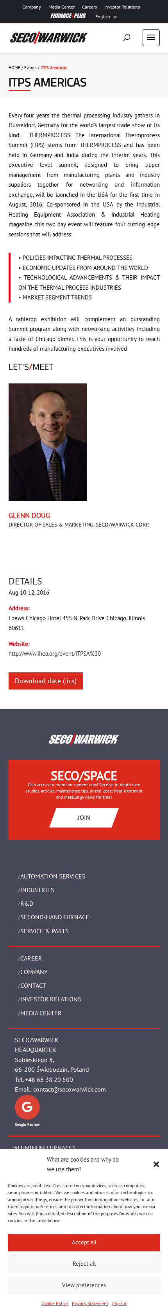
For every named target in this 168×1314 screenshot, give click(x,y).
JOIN (84, 817)
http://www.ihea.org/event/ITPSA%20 (55, 653)
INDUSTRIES (37, 890)
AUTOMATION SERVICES (53, 876)
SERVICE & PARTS (44, 931)
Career (31, 958)
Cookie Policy (54, 1303)
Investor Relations (122, 7)
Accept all (84, 1242)
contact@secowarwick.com (69, 1089)
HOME (14, 67)
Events (30, 67)
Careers (89, 7)
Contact (33, 985)
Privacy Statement (90, 1303)
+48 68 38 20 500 (49, 1079)
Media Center (61, 7)
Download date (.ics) (46, 680)
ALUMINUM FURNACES (45, 1148)
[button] (156, 1164)
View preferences (84, 1285)
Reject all (84, 1263)
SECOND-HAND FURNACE (54, 917)
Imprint (119, 1303)
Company (31, 7)
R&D (26, 903)
